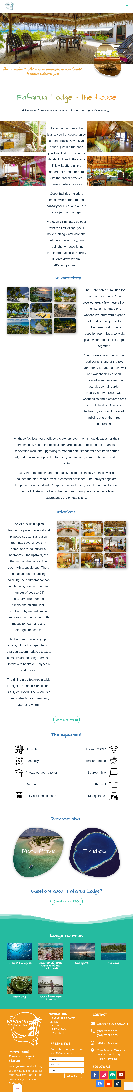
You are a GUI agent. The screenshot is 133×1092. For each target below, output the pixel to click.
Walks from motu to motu (50, 998)
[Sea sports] (82, 951)
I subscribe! (71, 1075)
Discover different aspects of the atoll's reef (51, 965)
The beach (113, 963)
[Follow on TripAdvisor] (112, 1075)
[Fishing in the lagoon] (19, 951)
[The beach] (113, 951)
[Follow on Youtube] (121, 1075)
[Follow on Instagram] (104, 1075)
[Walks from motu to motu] (50, 985)
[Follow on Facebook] (95, 1075)
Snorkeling (19, 996)
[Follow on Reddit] (108, 1083)
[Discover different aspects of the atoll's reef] (50, 951)
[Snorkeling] (19, 985)
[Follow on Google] (100, 1083)
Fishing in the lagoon (19, 963)
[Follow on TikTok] (117, 1083)
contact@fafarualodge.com (112, 1023)
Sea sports (82, 963)
